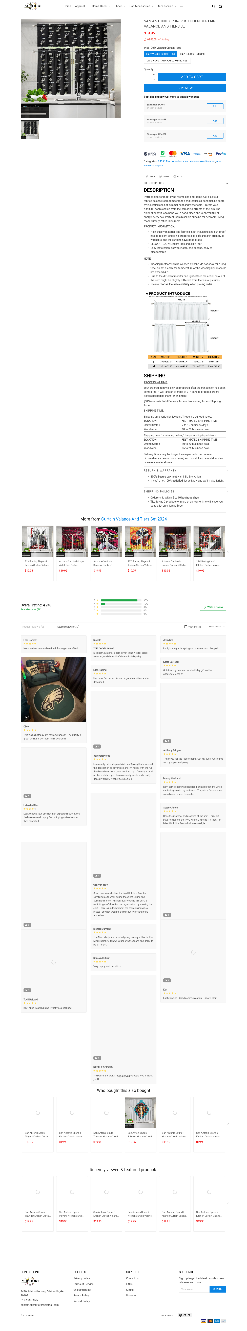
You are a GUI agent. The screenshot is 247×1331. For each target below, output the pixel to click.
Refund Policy (81, 1321)
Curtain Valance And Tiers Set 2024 (134, 519)
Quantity (148, 69)
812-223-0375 (29, 1320)
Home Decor (100, 6)
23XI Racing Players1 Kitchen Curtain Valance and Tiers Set (37, 563)
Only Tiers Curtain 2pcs (192, 54)
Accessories (165, 6)
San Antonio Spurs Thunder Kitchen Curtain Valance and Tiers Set (106, 1171)
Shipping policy (82, 1309)
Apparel (80, 6)
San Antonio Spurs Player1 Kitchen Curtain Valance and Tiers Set (37, 1171)
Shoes (119, 6)
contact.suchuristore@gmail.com (40, 1324)
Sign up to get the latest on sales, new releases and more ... (201, 1300)
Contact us (132, 1298)
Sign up (218, 1309)
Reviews (131, 1315)
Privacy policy (81, 1298)
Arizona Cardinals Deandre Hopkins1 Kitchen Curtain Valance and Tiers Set (106, 563)
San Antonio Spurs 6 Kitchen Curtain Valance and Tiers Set (208, 1171)
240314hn (164, 161)
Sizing (130, 1309)
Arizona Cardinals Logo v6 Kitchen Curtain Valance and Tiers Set (71, 563)
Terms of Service (83, 1303)
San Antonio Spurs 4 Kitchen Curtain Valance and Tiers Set (174, 1171)
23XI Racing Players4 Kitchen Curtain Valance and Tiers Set (140, 563)
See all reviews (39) (31, 609)
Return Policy (81, 1315)
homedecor (177, 161)
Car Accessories (140, 6)
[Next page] (228, 553)
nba (218, 161)
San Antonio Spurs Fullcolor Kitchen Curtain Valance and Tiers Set (140, 1171)
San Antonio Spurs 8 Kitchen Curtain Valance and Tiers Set (174, 1251)
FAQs (129, 1303)
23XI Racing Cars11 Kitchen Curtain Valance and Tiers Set (208, 563)
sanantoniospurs (153, 165)
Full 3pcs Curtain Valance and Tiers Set (167, 61)
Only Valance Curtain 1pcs (166, 47)
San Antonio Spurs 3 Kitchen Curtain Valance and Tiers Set (71, 1171)
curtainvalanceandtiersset (200, 161)
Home (67, 6)
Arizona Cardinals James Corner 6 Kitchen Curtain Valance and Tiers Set (174, 563)
